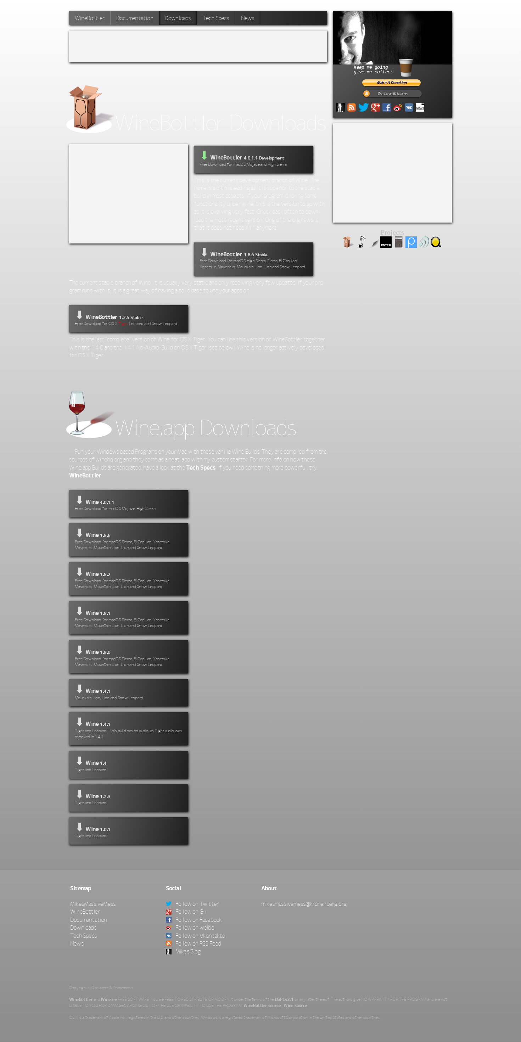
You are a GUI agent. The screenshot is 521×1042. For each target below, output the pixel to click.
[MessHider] (373, 245)
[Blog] (341, 107)
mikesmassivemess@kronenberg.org (303, 904)
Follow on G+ (191, 911)
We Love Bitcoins (392, 94)
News (247, 18)
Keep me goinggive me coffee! (373, 70)
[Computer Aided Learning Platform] (411, 245)
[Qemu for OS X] (436, 245)
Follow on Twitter (196, 904)
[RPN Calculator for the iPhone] (386, 245)
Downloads (83, 927)
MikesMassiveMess (93, 904)
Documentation (134, 18)
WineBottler (90, 18)
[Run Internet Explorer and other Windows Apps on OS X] (348, 245)
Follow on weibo (194, 927)
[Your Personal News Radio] (423, 245)
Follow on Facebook (198, 920)
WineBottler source (262, 1005)
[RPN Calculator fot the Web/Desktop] (398, 245)
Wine (106, 999)
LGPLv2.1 (284, 999)
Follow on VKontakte (199, 936)
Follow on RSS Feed (197, 943)
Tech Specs (216, 18)
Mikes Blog (187, 951)
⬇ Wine (115, 502)
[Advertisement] (198, 46)
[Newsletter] (420, 107)
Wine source (295, 1005)
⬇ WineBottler (252, 257)
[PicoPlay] (361, 245)
